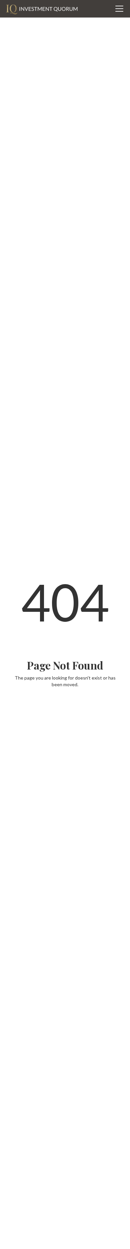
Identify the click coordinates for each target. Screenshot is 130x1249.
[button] (118, 9)
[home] (42, 9)
